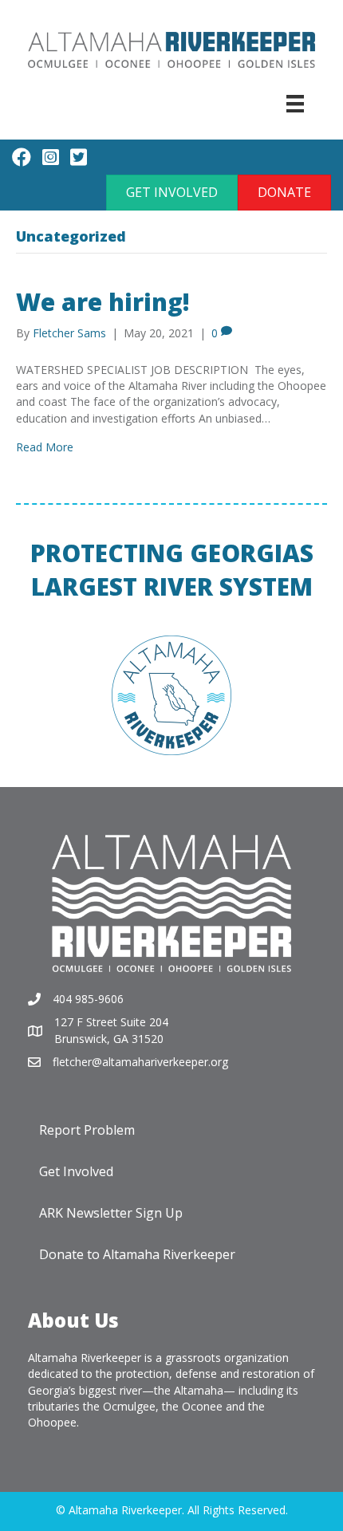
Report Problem (87, 1130)
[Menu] (295, 104)
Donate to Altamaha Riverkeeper (137, 1254)
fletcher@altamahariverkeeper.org (140, 1061)
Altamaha (198, 1390)
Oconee (202, 1406)
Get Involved (76, 1171)
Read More (44, 447)
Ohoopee (52, 1422)
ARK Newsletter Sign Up (111, 1213)
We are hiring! (103, 301)
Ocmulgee (129, 1406)
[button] (172, 193)
